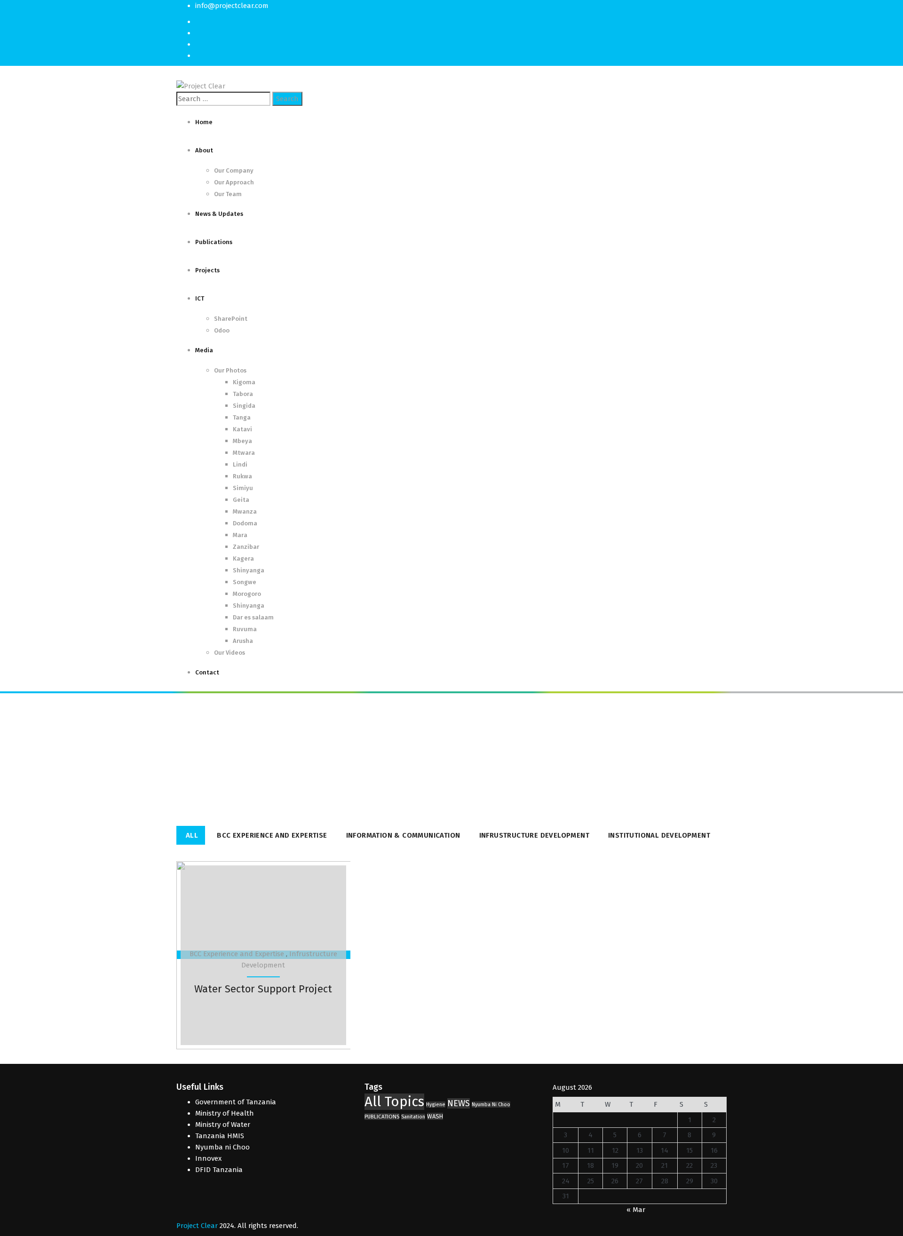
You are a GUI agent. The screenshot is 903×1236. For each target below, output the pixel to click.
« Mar (635, 1209)
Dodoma (245, 523)
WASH (435, 1116)
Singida (244, 405)
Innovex (208, 1158)
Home (204, 122)
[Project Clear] (200, 85)
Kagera (243, 558)
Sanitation (413, 1117)
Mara (240, 535)
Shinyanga (248, 570)
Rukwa (242, 476)
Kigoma (244, 382)
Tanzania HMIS (219, 1136)
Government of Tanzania (235, 1102)
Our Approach (234, 182)
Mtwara (244, 452)
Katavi (242, 429)
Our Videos (229, 652)
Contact (207, 672)
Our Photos (230, 370)
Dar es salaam (253, 617)
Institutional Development (659, 835)
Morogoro (247, 593)
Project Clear (197, 1225)
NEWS (458, 1103)
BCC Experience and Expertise (272, 835)
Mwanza (245, 511)
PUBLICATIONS (381, 1116)
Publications (213, 242)
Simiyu (243, 487)
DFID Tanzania (219, 1169)
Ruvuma (245, 629)
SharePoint (230, 318)
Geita (241, 499)
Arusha (243, 640)
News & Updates (219, 213)
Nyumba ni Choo (222, 1147)
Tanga (242, 417)
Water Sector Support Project (263, 988)
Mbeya (242, 440)
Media (204, 350)
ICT (199, 298)
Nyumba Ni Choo (491, 1104)
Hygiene (435, 1104)
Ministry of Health (224, 1113)
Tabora (243, 393)
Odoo (222, 330)
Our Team (228, 194)
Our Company (233, 170)
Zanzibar (246, 546)
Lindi (240, 464)
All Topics (394, 1101)
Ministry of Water (222, 1124)
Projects (207, 270)
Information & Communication (403, 835)
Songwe (244, 582)
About (204, 150)
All (192, 835)
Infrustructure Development (534, 835)
